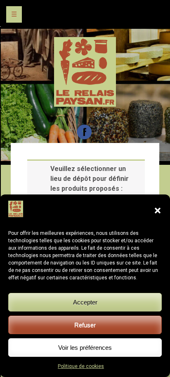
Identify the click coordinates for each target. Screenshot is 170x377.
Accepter (85, 302)
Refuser (85, 324)
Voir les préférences (85, 347)
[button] (157, 210)
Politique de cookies (81, 366)
